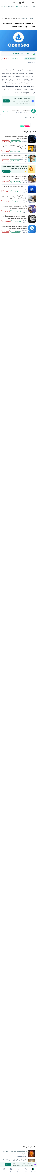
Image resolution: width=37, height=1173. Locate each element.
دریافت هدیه (6, 171)
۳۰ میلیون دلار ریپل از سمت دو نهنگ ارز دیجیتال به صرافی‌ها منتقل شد (15, 217)
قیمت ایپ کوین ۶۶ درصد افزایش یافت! (15, 187)
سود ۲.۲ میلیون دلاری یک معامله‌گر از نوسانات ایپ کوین (16, 137)
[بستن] (3, 1164)
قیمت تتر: (25, 6)
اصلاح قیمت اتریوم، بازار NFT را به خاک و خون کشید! (15, 147)
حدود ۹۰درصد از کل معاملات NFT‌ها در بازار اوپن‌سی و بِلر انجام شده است (14, 227)
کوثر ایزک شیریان (30, 117)
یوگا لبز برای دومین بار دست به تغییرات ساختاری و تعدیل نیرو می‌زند (15, 207)
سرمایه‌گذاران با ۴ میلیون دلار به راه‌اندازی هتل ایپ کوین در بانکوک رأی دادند (14, 197)
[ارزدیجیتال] (18, 2)
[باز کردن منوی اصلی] (33, 2)
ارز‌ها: (33, 6)
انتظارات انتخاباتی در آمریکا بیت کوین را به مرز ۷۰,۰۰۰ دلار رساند (14, 177)
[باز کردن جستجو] (4, 2)
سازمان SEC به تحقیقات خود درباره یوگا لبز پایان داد (14, 157)
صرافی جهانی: (9, 6)
